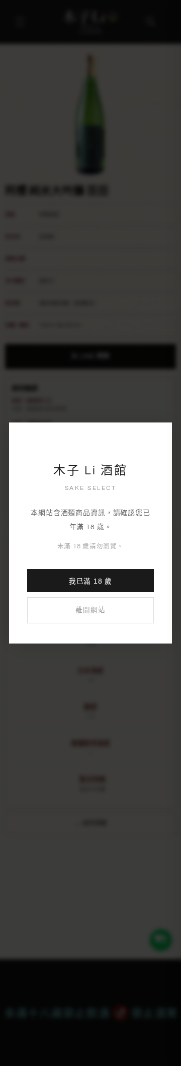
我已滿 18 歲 (90, 581)
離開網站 (90, 610)
